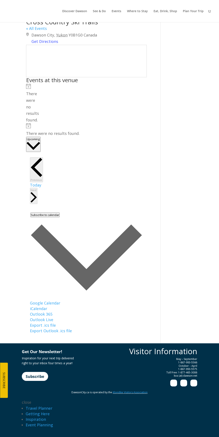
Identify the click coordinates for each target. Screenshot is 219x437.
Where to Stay (137, 11)
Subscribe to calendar (45, 215)
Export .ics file (43, 325)
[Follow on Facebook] (173, 383)
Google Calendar (45, 303)
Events (116, 11)
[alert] (27, 103)
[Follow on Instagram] (183, 383)
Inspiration (36, 419)
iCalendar (38, 308)
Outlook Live (41, 319)
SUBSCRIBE (4, 380)
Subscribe (35, 376)
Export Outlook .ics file (51, 330)
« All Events (36, 28)
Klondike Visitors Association (130, 392)
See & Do (99, 11)
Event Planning (39, 424)
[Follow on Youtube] (193, 383)
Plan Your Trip (193, 11)
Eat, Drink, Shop (165, 11)
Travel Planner (39, 408)
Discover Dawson (74, 11)
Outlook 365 (41, 314)
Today (35, 185)
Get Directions (44, 41)
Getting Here (38, 413)
